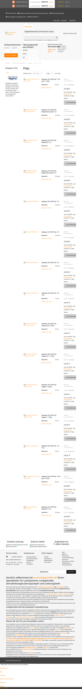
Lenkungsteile (60, 587)
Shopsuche (28, 27)
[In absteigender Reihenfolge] (43, 73)
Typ (24, 57)
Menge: (66, 98)
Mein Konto (57, 20)
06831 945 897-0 (34, 17)
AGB (63, 552)
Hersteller (25, 50)
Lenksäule (63, 633)
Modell (24, 54)
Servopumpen (50, 587)
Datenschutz (65, 556)
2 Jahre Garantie (11, 13)
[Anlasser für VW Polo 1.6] (32, 201)
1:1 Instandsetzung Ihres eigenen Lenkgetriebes (58, 594)
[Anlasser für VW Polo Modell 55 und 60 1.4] (32, 110)
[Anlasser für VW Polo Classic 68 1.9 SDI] (32, 324)
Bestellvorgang (48, 560)
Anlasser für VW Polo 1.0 (50, 263)
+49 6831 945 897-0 (16, 557)
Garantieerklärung (31, 557)
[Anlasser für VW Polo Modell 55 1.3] (32, 141)
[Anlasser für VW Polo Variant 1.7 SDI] (32, 416)
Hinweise (51, 2)
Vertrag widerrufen (67, 565)
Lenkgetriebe (41, 587)
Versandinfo (29, 564)
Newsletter (44, 572)
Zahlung (28, 562)
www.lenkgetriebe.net (45, 577)
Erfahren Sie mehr (46, 87)
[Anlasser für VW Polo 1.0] (32, 262)
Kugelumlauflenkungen (66, 638)
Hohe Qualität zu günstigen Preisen (16, 17)
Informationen (48, 558)
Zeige (48, 73)
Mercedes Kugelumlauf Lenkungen (24, 617)
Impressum (65, 559)
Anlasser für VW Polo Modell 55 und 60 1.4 (49, 111)
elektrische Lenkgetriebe (52, 638)
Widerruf (64, 554)
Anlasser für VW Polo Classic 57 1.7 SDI (49, 355)
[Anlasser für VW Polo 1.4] (32, 232)
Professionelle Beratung (57, 13)
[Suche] (56, 37)
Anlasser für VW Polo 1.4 (50, 232)
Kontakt (46, 557)
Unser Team (47, 562)
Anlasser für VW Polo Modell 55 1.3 (49, 141)
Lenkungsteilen (37, 640)
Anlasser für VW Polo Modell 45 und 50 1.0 (49, 172)
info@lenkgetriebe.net (15, 559)
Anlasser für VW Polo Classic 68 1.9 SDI (49, 325)
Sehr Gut (44, 2)
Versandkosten (68, 94)
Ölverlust (32, 627)
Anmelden (64, 20)
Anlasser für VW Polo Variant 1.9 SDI (49, 386)
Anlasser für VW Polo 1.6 (50, 201)
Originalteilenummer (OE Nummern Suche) (39, 32)
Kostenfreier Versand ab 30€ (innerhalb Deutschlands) (33, 13)
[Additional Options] (13, 77)
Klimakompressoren (30, 647)
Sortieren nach (27, 73)
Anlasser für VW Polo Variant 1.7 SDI (49, 416)
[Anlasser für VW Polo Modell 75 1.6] (32, 508)
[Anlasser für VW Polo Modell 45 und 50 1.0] (32, 172)
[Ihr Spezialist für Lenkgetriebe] (13, 33)
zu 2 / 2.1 (6, 48)
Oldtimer (32, 613)
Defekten (58, 629)
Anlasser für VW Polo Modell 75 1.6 (49, 508)
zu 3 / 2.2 (14, 48)
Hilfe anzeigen (8, 58)
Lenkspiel (68, 627)
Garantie (31, 653)
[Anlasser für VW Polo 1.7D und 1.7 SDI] (32, 80)
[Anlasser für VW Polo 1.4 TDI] (32, 447)
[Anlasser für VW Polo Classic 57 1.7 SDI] (32, 355)
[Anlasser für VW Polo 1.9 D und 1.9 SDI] (32, 477)
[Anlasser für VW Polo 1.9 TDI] (32, 294)
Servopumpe (19, 635)
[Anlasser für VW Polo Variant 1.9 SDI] (32, 385)
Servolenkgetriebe (11, 638)
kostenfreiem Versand (27, 649)
